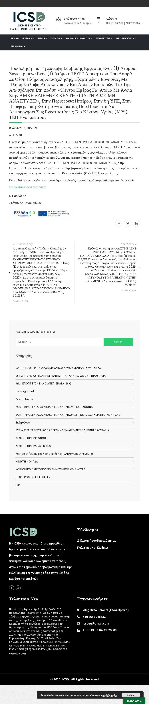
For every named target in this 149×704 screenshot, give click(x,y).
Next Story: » (128, 244)
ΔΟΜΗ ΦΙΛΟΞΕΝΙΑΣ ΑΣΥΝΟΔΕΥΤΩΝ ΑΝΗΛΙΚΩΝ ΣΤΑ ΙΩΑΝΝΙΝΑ (54, 407)
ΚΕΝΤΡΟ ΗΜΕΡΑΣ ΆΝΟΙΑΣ (31, 438)
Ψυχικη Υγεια (103, 38)
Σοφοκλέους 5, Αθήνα (77, 23)
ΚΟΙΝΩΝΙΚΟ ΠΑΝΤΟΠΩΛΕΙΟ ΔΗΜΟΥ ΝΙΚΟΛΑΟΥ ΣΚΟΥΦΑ (50, 469)
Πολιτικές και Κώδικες (92, 547)
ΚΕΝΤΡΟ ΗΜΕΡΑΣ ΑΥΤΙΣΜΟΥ (33, 446)
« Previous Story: (23, 244)
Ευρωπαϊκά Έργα (125, 38)
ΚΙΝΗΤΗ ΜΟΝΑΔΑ (26, 461)
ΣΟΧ (17, 485)
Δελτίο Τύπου (24, 399)
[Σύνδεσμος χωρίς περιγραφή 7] (18, 587)
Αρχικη (15, 38)
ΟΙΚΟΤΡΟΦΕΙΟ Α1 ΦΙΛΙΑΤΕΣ (32, 477)
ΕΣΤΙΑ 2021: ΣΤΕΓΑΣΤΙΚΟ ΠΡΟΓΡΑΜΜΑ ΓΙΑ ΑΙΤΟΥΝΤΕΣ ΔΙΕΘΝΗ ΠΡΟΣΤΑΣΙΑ (62, 430)
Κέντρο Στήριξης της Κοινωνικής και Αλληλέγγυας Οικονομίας (54, 453)
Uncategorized (24, 391)
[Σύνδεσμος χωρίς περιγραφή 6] (11, 587)
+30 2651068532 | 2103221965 (122, 23)
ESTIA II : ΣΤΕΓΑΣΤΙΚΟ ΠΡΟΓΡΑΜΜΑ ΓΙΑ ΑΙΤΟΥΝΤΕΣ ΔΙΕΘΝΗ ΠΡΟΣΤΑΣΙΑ (60, 375)
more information (109, 695)
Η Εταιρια (27, 38)
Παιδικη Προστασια (49, 38)
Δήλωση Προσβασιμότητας (96, 540)
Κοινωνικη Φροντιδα (78, 38)
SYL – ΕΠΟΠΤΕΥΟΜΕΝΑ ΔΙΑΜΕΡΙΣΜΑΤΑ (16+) (43, 383)
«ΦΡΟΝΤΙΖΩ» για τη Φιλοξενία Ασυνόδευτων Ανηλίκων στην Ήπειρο (58, 368)
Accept (130, 695)
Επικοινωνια (18, 46)
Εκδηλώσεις (22, 422)
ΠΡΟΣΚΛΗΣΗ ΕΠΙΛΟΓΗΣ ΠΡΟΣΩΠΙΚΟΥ (27, 187)
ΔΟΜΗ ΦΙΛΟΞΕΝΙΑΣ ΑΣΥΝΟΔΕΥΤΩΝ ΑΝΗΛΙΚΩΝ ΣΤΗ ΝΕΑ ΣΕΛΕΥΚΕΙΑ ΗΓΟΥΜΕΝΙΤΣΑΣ (67, 414)
